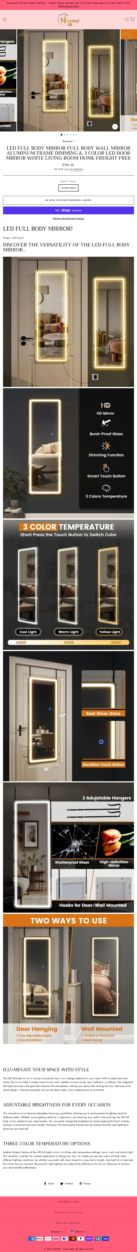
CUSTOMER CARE (68, 1202)
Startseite (67, 141)
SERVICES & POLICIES (68, 1212)
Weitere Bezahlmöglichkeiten (68, 218)
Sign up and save (68, 1223)
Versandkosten (76, 169)
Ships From (69, 181)
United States (68, 187)
